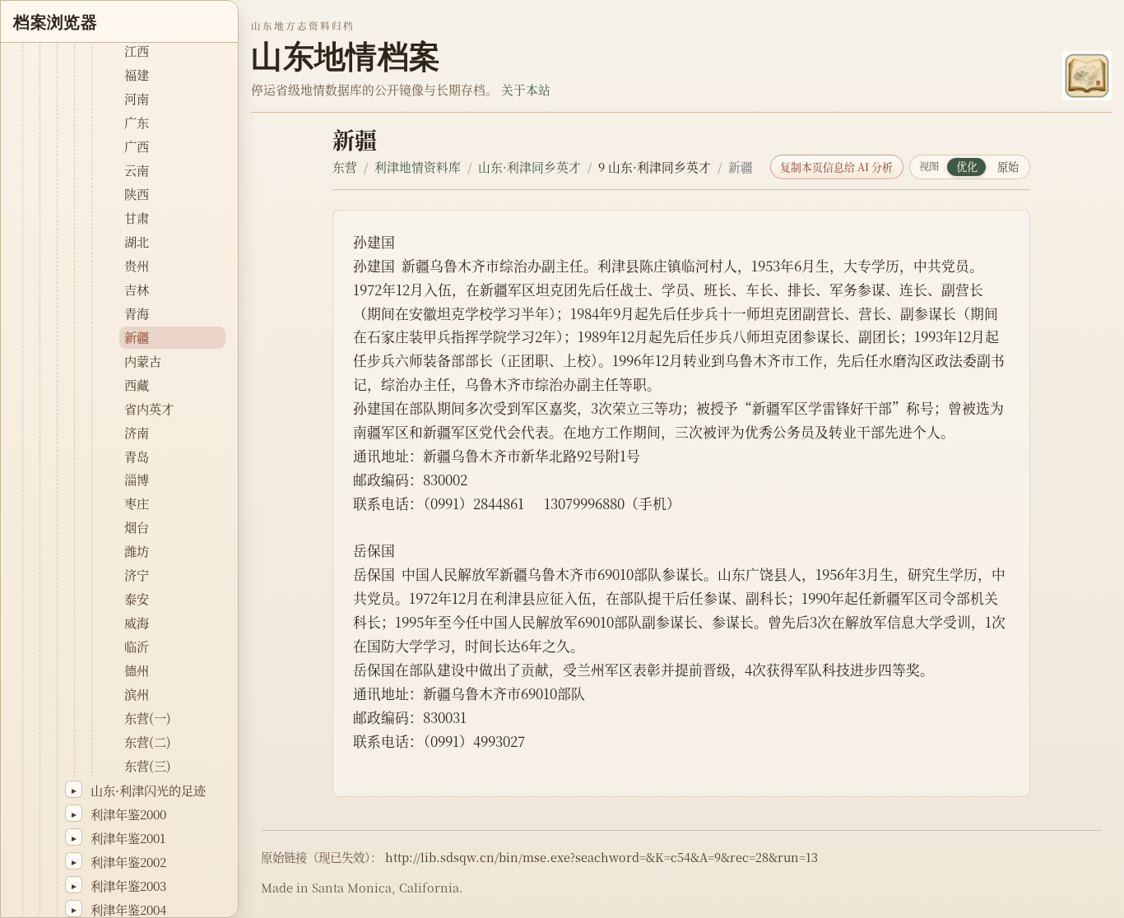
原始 (1008, 166)
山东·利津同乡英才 (529, 166)
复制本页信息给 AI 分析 (836, 166)
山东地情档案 (345, 56)
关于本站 (525, 89)
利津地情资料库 (417, 166)
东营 (344, 166)
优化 (967, 166)
